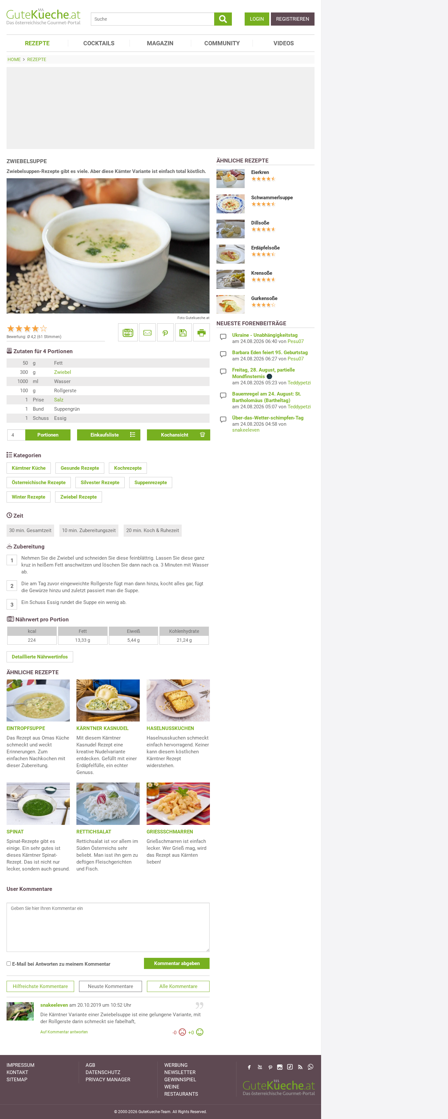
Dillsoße (260, 223)
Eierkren (260, 172)
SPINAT (15, 832)
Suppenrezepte (150, 482)
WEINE (171, 1087)
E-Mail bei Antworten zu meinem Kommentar (60, 964)
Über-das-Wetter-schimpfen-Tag (268, 418)
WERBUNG (176, 1065)
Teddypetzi (299, 383)
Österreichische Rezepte (39, 482)
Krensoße (261, 273)
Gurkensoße (264, 298)
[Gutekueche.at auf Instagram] (279, 1067)
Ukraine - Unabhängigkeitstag (265, 335)
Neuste (110, 986)
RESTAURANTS (181, 1094)
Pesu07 (296, 341)
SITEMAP (17, 1080)
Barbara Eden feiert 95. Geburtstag (270, 352)
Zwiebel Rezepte (78, 497)
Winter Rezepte (28, 497)
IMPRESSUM (20, 1065)
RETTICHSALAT (93, 832)
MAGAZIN (160, 43)
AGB (90, 1065)
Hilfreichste (40, 986)
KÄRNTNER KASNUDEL (102, 728)
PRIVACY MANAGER (108, 1080)
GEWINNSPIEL (180, 1080)
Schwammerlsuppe (272, 198)
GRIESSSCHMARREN (170, 832)
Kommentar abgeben (177, 963)
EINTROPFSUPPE (26, 728)
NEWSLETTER (179, 1072)
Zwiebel (62, 372)
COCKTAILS (98, 43)
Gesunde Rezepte (80, 468)
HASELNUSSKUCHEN (170, 728)
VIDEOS (284, 43)
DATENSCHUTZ (103, 1072)
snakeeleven (54, 1005)
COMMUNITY (222, 43)
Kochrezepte (128, 468)
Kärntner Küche (29, 468)
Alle (178, 986)
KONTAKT (17, 1072)
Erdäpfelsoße (265, 248)
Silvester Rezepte (100, 482)
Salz (58, 400)
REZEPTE (37, 43)
